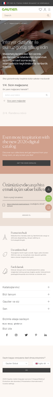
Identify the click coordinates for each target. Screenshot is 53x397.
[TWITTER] (26, 335)
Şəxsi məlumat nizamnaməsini (18, 204)
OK (26, 370)
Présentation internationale (31, 381)
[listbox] (16, 363)
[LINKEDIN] (45, 335)
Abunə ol (26, 215)
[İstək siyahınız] (40, 9)
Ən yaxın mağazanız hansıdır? (15, 89)
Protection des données (11, 381)
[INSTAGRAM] (16, 335)
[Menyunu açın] (49, 9)
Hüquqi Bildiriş (38, 379)
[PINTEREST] (36, 335)
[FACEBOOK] (6, 335)
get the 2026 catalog (26, 163)
